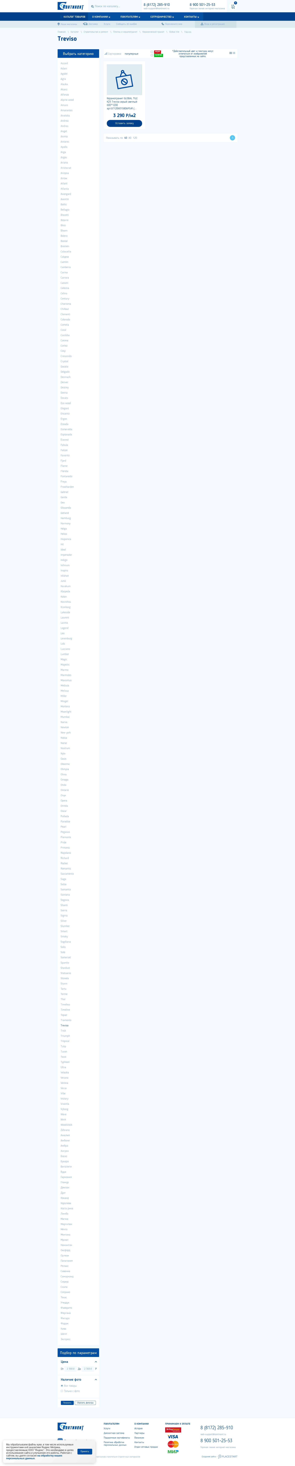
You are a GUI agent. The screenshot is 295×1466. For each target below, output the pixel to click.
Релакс (65, 1266)
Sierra (64, 910)
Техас (64, 1297)
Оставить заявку (124, 123)
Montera (65, 706)
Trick (63, 1030)
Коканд (65, 1198)
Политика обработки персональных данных (115, 1443)
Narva (64, 722)
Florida (64, 471)
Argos (64, 157)
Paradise (65, 821)
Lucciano (65, 649)
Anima (64, 136)
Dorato (64, 398)
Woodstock (66, 1124)
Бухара (65, 1161)
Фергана (66, 1313)
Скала (64, 1287)
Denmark (66, 377)
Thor (63, 999)
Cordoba (65, 335)
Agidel (64, 73)
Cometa (65, 324)
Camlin (64, 262)
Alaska (64, 84)
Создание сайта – (209, 1457)
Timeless (65, 1004)
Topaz (64, 1015)
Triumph (65, 1036)
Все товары (70, 1385)
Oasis (63, 758)
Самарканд (67, 1276)
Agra (63, 79)
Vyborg (64, 1109)
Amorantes (67, 110)
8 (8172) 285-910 (157, 5)
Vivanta (65, 1104)
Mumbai (65, 717)
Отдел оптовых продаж (146, 1447)
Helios (64, 534)
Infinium (65, 565)
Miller (64, 696)
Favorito (65, 455)
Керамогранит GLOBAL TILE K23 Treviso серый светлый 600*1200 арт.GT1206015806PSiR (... (122, 103)
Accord (64, 63)
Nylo (63, 753)
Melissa (65, 690)
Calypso (65, 256)
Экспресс (66, 1339)
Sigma (64, 915)
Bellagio (65, 209)
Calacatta (66, 251)
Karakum (66, 586)
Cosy (63, 351)
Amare (64, 105)
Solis (63, 947)
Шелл (64, 1334)
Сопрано (65, 1292)
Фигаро (65, 1318)
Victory (64, 1098)
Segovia (65, 900)
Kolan (64, 596)
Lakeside (65, 612)
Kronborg (66, 607)
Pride (63, 842)
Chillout (65, 309)
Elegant (65, 408)
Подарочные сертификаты (117, 1438)
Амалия (65, 1135)
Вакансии (139, 1438)
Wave (64, 1114)
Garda (64, 497)
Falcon (64, 450)
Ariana (64, 162)
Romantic (66, 868)
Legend (65, 628)
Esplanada (66, 434)
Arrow (64, 178)
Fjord (63, 460)
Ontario (65, 790)
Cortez (64, 345)
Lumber (65, 654)
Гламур (65, 1182)
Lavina (64, 622)
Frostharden (67, 487)
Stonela (65, 978)
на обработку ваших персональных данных (34, 1457)
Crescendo (66, 356)
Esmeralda (66, 429)
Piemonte (66, 837)
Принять (85, 1451)
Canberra (66, 267)
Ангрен (65, 1151)
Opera (64, 800)
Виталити (66, 1166)
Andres (64, 126)
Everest (65, 439)
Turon (64, 1051)
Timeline (65, 1009)
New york (66, 732)
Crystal (64, 361)
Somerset (66, 957)
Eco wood (66, 403)
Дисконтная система (114, 1433)
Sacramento (67, 873)
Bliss (63, 225)
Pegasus (65, 832)
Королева (66, 1203)
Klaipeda (65, 591)
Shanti (64, 905)
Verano (64, 1077)
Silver (64, 921)
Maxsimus (66, 680)
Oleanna (65, 764)
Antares (65, 141)
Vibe (63, 1093)
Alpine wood (67, 100)
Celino (64, 293)
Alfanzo (65, 94)
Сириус (65, 1281)
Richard (65, 858)
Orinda (64, 806)
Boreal (64, 241)
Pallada (65, 816)
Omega (64, 779)
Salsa (64, 884)
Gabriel (64, 492)
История (138, 1428)
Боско (64, 1156)
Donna (64, 392)
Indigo (64, 560)
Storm (64, 983)
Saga (63, 879)
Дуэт (63, 1192)
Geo (63, 502)
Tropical (65, 1041)
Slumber (65, 926)
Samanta (66, 889)
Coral (63, 330)
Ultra (63, 1067)
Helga (64, 528)
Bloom (64, 230)
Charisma (66, 304)
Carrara (65, 277)
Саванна (65, 1271)
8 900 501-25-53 (202, 5)
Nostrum (65, 748)
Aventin (65, 199)
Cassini (64, 283)
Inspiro (64, 570)
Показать (67, 1403)
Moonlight (66, 711)
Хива (63, 1328)
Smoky (64, 936)
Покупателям (129, 17)
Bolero (64, 236)
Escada (64, 424)
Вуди (63, 1172)
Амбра (64, 1145)
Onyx (63, 795)
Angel (64, 131)
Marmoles (66, 675)
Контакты (190, 17)
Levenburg (66, 638)
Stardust (65, 968)
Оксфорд (65, 1250)
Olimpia (65, 769)
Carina (64, 272)
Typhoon (65, 1062)
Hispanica (66, 539)
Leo (62, 633)
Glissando (66, 507)
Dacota (64, 366)
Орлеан (65, 1255)
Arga (63, 152)
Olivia (64, 774)
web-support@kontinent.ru (156, 8)
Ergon (64, 419)
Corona (64, 340)
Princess (65, 847)
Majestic (65, 664)
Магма (64, 1219)
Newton (65, 727)
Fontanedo (66, 476)
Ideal (63, 549)
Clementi (65, 314)
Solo (63, 952)
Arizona (65, 173)
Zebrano (65, 1130)
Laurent (65, 617)
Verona (64, 1083)
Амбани (65, 1140)
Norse (64, 743)
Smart (64, 931)
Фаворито (66, 1308)
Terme (64, 994)
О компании (100, 17)
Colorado (65, 319)
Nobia (64, 738)
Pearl (63, 826)
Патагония (67, 1260)
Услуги (107, 1428)
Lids (63, 643)
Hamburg (66, 518)
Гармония (66, 1177)
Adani (64, 68)
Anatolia (65, 115)
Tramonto (66, 1020)
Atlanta (65, 188)
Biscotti (65, 215)
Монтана (65, 1234)
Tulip (63, 1046)
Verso (64, 1088)
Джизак (65, 1187)
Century (65, 298)
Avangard (66, 194)
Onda (63, 785)
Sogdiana (66, 941)
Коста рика (67, 1208)
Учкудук (65, 1302)
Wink (63, 1119)
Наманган (66, 1245)
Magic (64, 659)
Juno (63, 581)
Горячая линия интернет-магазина (207, 8)
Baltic (64, 204)
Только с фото (72, 1391)
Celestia (65, 288)
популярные (131, 53)
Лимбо (64, 1213)
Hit (62, 544)
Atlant (64, 183)
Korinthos (66, 602)
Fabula (64, 445)
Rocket (64, 863)
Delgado (65, 371)
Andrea (65, 121)
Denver (64, 382)
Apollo (64, 147)
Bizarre (64, 220)
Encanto (65, 413)
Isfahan (65, 575)
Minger (64, 701)
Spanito (65, 962)
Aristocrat (66, 168)
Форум (64, 1323)
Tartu (63, 989)
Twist (63, 1057)
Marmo (64, 670)
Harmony (65, 523)
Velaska (65, 1072)
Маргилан (66, 1224)
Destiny (65, 387)
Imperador (66, 555)
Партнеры (139, 1433)
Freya (64, 481)
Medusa (65, 685)
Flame (64, 466)
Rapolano (66, 853)
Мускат (64, 1240)
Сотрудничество (160, 17)
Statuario (66, 973)
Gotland (65, 513)
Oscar (64, 811)
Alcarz (64, 89)
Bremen (65, 246)
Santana (65, 894)
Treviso (64, 1025)
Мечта (64, 1229)
